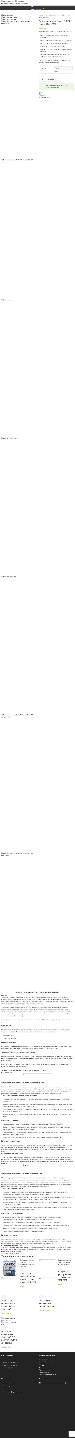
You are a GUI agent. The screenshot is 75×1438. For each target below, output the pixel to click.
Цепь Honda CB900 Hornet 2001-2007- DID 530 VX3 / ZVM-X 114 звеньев (9, 1337)
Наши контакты (7, 1389)
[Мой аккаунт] (46, 8)
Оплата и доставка (8, 1386)
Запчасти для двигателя (53, 15)
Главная (41, 15)
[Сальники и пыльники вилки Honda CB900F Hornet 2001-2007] (28, 1261)
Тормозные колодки (45, 1370)
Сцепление (65, 15)
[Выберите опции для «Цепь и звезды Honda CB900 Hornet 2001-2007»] (41, 1297)
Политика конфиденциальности (12, 1392)
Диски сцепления (44, 17)
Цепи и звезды (43, 1359)
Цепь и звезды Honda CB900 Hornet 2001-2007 (47, 1304)
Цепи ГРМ (42, 1366)
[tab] (19, 992)
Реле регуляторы (44, 1372)
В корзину (51, 79)
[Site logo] (8, 2)
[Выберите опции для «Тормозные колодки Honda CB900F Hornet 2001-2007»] (3, 1297)
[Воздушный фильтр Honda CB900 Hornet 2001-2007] (66, 1262)
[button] (22, 1270)
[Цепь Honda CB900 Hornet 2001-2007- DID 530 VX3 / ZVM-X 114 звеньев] (9, 1319)
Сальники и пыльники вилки (47, 1361)
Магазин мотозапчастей (10, 1383)
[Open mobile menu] (28, 8)
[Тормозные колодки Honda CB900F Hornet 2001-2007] (9, 1268)
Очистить (56, 71)
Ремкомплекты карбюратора (47, 1374)
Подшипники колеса (45, 1364)
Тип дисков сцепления (43, 69)
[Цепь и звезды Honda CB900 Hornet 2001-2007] (47, 1268)
